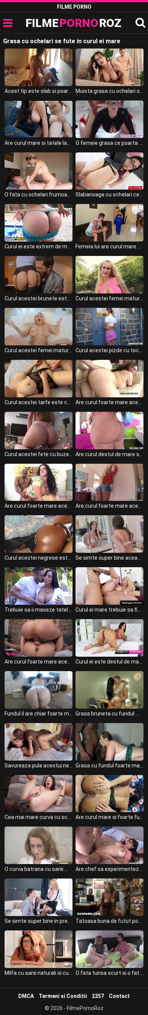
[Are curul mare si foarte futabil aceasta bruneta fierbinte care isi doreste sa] (110, 794)
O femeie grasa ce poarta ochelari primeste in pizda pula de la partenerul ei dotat (110, 143)
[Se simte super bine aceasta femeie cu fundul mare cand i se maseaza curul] (110, 534)
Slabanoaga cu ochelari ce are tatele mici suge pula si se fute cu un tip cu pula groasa (110, 194)
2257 (98, 996)
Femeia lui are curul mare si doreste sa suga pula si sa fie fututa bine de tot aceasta (110, 246)
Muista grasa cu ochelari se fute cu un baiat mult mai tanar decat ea (110, 91)
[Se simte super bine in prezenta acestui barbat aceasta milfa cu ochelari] (39, 897)
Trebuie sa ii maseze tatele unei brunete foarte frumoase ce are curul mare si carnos (39, 610)
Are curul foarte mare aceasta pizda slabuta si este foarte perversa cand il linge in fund (39, 662)
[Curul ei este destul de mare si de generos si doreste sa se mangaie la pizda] (110, 638)
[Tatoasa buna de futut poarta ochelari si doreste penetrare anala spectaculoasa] (110, 897)
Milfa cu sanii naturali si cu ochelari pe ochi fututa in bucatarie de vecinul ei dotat (39, 973)
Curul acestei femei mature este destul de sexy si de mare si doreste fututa (39, 350)
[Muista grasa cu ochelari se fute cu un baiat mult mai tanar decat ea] (110, 67)
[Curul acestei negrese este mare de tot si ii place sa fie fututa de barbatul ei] (39, 534)
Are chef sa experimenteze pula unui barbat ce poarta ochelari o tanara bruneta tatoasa (110, 869)
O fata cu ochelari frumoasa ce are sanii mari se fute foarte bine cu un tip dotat (39, 194)
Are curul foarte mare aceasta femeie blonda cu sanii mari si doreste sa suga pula (110, 506)
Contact (119, 996)
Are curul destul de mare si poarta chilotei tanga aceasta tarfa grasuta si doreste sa (110, 454)
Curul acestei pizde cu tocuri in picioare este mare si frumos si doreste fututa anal (110, 350)
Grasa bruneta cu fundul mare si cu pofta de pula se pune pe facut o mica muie (110, 714)
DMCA (26, 996)
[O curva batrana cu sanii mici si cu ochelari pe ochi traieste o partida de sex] (39, 845)
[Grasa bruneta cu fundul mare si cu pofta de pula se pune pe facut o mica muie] (110, 690)
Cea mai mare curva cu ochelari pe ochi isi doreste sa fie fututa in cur (39, 817)
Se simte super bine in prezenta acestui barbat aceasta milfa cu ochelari (39, 921)
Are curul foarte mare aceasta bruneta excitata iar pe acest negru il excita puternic (39, 506)
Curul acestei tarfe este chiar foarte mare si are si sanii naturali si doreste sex (39, 402)
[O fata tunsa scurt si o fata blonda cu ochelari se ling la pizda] (110, 949)
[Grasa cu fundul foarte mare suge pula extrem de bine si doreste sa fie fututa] (110, 742)
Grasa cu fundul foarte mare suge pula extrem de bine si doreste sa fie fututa (110, 765)
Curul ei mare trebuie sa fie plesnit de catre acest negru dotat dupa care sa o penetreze (110, 610)
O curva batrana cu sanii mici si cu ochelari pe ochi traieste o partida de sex (39, 869)
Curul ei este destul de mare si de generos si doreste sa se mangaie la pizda (110, 662)
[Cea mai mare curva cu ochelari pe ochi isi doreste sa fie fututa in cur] (39, 794)
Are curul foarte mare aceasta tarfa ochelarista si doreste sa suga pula (110, 402)
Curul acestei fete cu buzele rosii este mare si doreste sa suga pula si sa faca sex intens (39, 454)
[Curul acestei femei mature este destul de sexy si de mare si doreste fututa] (39, 326)
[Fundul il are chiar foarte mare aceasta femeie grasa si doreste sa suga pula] (39, 690)
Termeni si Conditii (63, 996)
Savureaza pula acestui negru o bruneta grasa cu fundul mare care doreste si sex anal (39, 765)
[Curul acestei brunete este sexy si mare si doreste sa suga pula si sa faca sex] (39, 274)
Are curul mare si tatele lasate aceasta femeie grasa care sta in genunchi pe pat (39, 143)
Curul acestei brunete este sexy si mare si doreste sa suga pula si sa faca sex (39, 298)
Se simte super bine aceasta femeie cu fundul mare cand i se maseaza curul (110, 558)
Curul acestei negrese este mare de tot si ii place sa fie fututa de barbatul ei (39, 558)
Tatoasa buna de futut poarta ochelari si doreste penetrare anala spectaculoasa (110, 921)
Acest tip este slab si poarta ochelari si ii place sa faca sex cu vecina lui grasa (39, 91)
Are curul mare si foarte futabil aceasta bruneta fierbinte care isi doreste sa (110, 817)
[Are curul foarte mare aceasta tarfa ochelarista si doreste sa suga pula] (110, 378)
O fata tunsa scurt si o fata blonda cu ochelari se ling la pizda (110, 973)
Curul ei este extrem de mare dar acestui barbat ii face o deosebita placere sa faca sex (39, 246)
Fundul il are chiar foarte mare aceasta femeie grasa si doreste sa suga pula (39, 714)
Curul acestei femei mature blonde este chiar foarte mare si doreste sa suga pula (110, 298)
